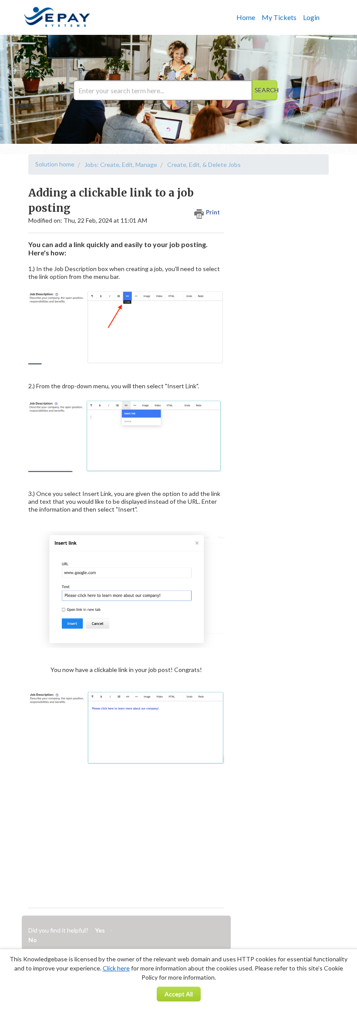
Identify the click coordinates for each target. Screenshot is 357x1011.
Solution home (54, 164)
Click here (116, 968)
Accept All (179, 993)
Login (311, 17)
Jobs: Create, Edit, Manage (120, 164)
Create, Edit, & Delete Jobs (204, 164)
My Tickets (279, 17)
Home (245, 17)
